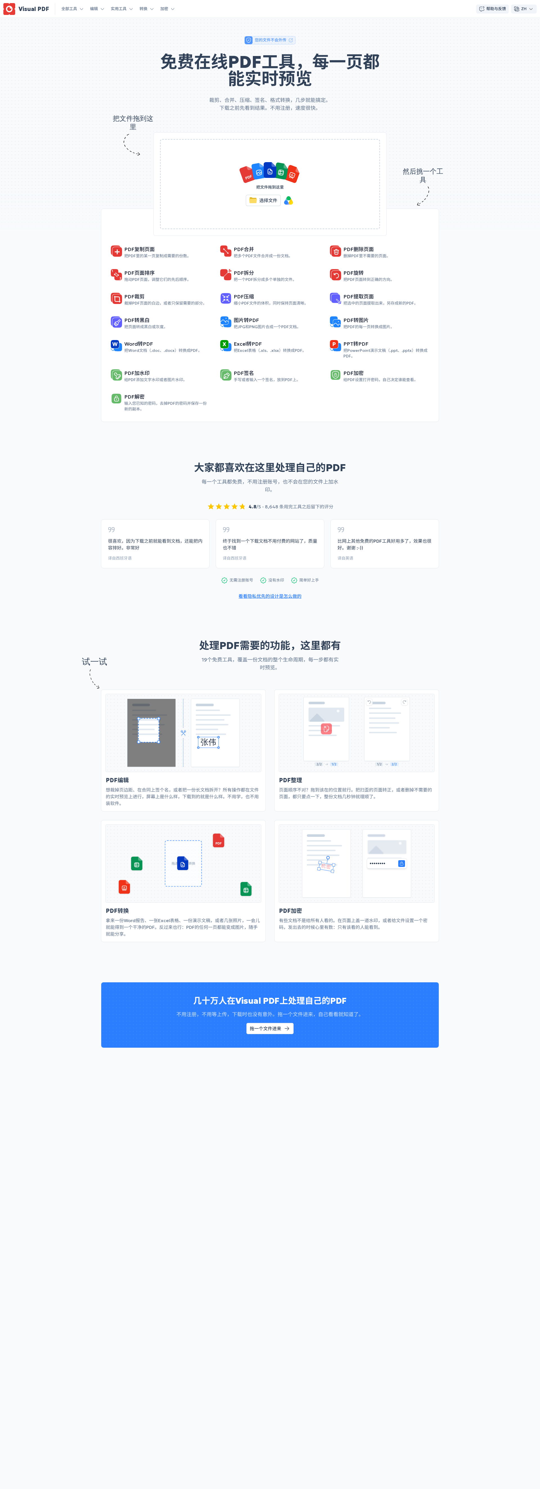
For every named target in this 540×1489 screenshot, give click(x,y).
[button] (270, 184)
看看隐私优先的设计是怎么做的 (270, 596)
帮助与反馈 (496, 8)
